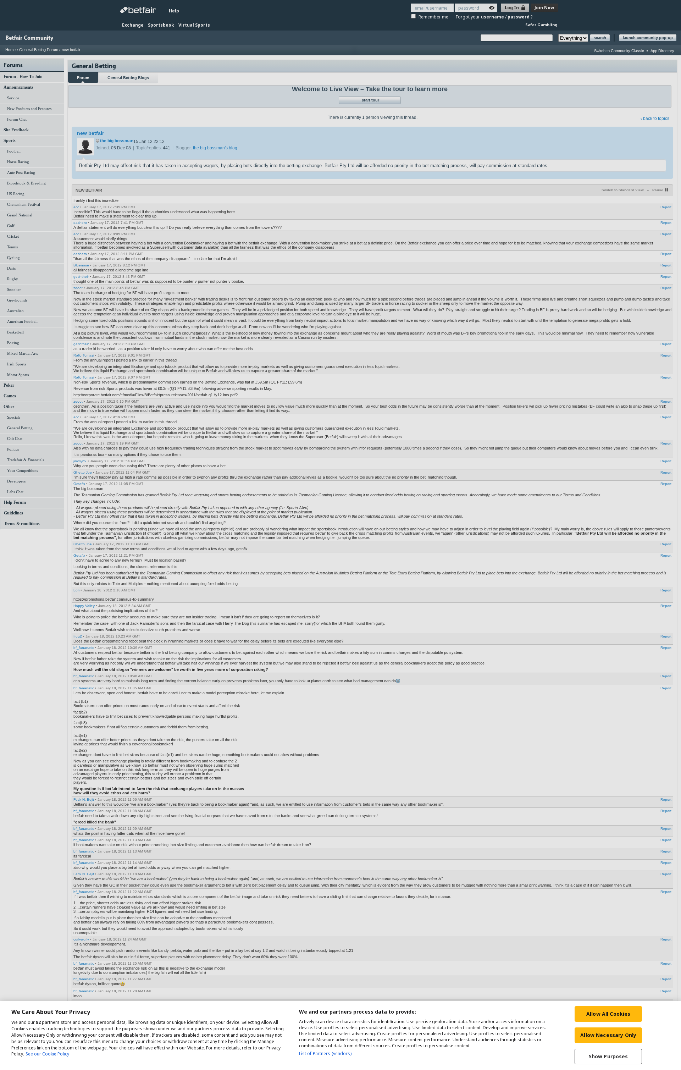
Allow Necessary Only (608, 1035)
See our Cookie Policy (47, 1054)
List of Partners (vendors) (325, 1053)
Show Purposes (608, 1056)
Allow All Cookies (608, 1013)
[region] (340, 1035)
